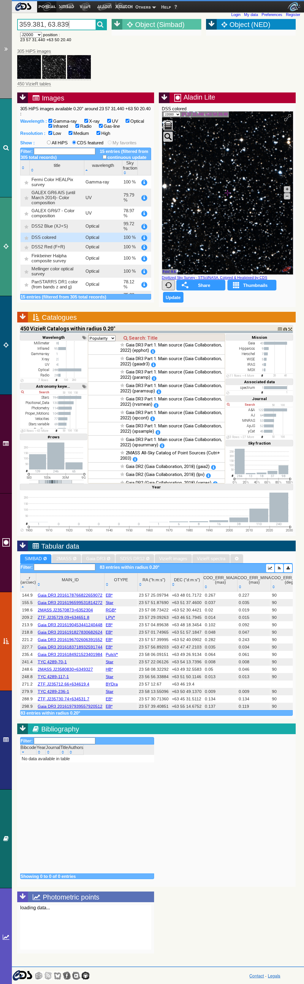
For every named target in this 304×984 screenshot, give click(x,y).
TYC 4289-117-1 (53, 677)
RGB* (111, 610)
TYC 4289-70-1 (52, 662)
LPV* (110, 617)
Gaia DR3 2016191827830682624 (70, 632)
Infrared (60, 126)
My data (251, 14)
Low (57, 133)
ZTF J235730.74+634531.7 (63, 699)
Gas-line (112, 126)
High (105, 133)
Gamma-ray (65, 121)
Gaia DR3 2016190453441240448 (70, 625)
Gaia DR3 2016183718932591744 (70, 647)
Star (109, 602)
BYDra (112, 684)
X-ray (94, 121)
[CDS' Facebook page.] (67, 976)
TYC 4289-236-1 (53, 691)
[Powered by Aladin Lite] (287, 269)
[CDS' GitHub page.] (85, 976)
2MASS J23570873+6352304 (65, 610)
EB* (109, 595)
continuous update (126, 157)
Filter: (27, 151)
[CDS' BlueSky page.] (57, 976)
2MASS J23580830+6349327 (65, 669)
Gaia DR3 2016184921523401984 (70, 654)
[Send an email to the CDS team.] (39, 976)
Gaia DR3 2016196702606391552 (70, 640)
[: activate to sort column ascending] (25, 167)
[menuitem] (23, 6)
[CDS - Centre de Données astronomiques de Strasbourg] (22, 975)
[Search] (6, 148)
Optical (137, 121)
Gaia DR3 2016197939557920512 (70, 706)
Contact (256, 976)
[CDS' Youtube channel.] (76, 976)
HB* (109, 669)
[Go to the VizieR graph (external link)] (270, 568)
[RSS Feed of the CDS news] (48, 976)
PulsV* (112, 654)
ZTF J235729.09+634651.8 (63, 617)
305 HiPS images (34, 51)
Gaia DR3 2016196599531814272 (70, 602)
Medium (81, 133)
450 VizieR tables (34, 83)
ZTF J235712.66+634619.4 (63, 684)
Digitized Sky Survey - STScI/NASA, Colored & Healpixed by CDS (214, 278)
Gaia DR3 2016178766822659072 (70, 595)
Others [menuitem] (143, 7)
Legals (274, 976)
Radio (85, 126)
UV (115, 121)
